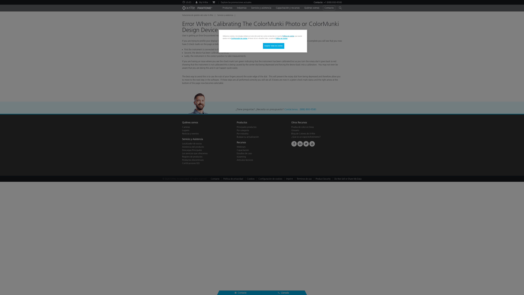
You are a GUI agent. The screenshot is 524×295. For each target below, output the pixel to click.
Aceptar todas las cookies (273, 46)
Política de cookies (288, 36)
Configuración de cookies (239, 38)
